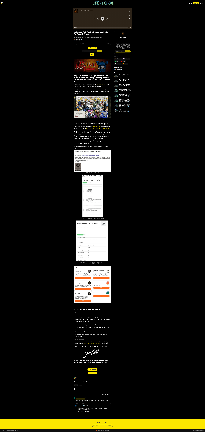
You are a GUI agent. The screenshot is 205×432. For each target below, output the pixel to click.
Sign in (201, 3)
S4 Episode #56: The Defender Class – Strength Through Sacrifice (124, 105)
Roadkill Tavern (101, 84)
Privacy (9, 430)
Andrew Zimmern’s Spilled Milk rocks (92, 343)
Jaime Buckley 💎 (79, 39)
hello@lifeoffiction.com (80, 364)
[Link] (72, 79)
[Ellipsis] (110, 398)
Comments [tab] (76, 385)
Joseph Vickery (78, 397)
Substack (194, 430)
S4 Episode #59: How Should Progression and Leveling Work (125, 90)
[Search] (189, 3)
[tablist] (78, 385)
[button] (94, 18)
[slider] (102, 27)
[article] (123, 76)
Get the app (107, 430)
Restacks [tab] (80, 385)
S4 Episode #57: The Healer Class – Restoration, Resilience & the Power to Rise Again (125, 100)
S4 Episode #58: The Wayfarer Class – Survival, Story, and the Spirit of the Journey (124, 95)
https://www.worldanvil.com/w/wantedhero (97, 128)
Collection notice (15, 430)
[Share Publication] (192, 3)
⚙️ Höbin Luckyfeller (126, 77)
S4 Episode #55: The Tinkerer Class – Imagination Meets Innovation (124, 110)
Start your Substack (100, 430)
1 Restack (81, 377)
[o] (116, 76)
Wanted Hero (96, 126)
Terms (12, 430)
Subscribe (196, 3)
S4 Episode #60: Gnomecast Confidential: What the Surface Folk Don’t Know (125, 85)
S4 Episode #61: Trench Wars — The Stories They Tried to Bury (125, 80)
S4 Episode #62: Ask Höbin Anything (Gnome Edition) (124, 75)
